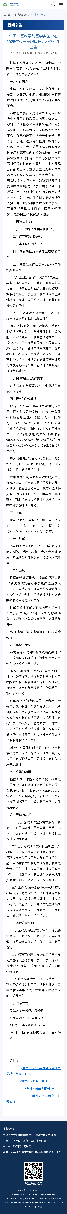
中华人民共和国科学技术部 (18, 1135)
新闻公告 (23, 14)
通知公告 (39, 14)
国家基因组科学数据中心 (37, 1140)
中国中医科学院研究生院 (17, 1146)
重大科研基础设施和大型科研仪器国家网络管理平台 (32, 1152)
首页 (10, 14)
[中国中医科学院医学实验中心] (11, 4)
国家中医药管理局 (46, 1135)
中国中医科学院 (12, 1140)
